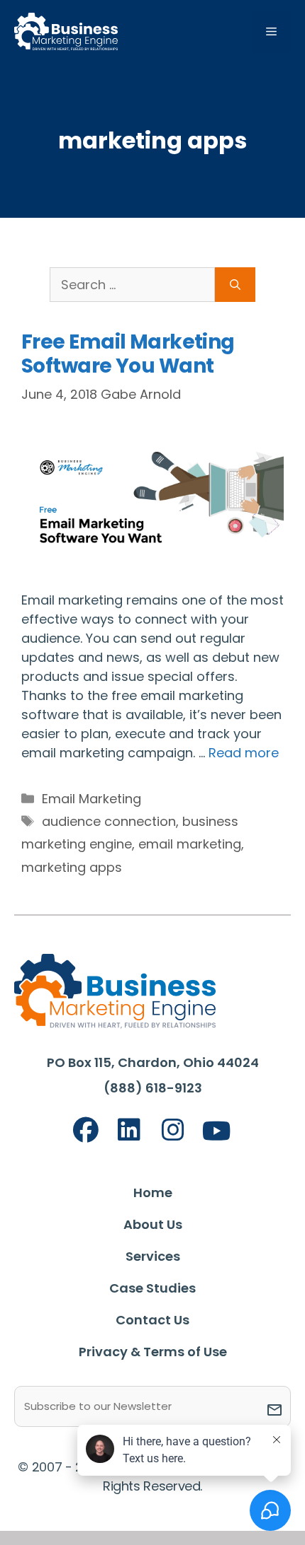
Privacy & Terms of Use (153, 1351)
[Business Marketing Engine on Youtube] (217, 1131)
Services (153, 1256)
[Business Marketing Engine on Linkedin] (129, 1130)
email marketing (189, 844)
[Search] (235, 284)
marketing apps (71, 867)
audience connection (109, 821)
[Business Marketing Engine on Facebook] (86, 1130)
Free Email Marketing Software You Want (128, 354)
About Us (152, 1224)
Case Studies (152, 1288)
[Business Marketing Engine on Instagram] (173, 1130)
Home (152, 1192)
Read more (244, 753)
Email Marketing (91, 799)
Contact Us (152, 1320)
